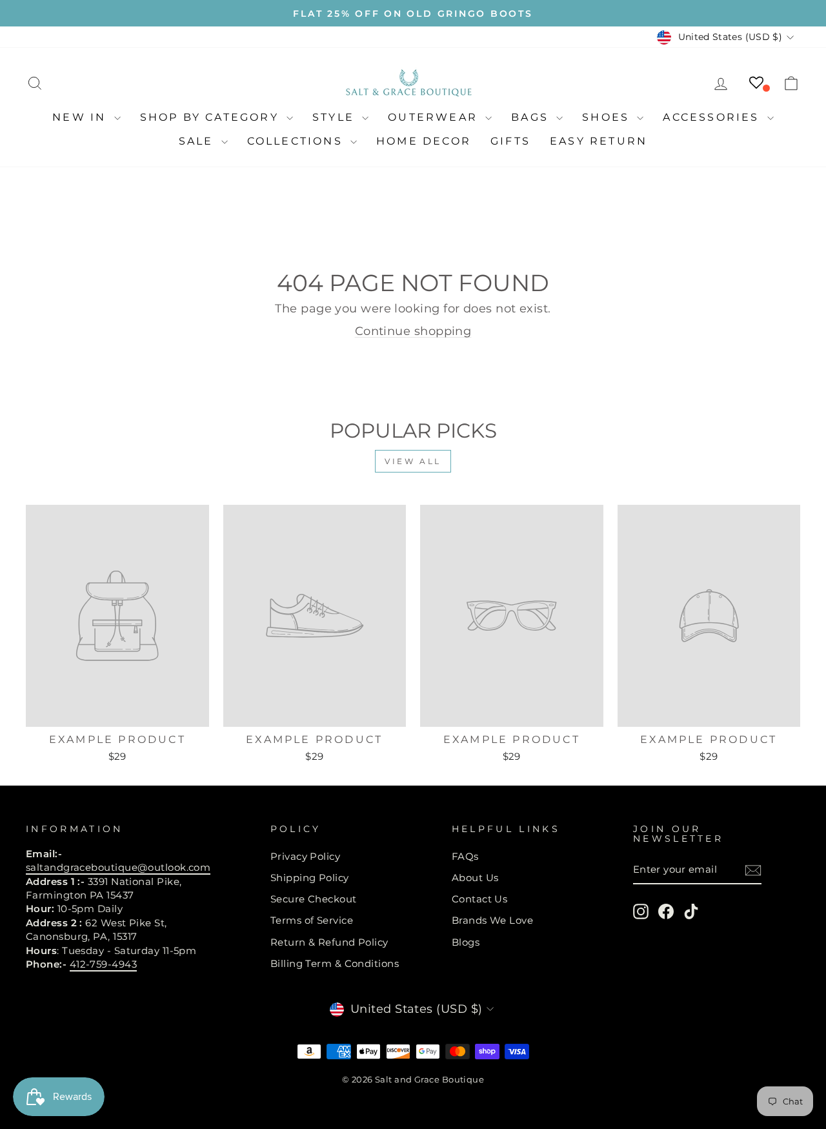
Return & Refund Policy (329, 942)
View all (413, 461)
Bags (532, 117)
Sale (198, 141)
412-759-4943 (103, 964)
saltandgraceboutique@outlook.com (118, 867)
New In (81, 117)
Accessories (713, 117)
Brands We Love (492, 920)
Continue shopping (413, 331)
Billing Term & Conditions (334, 963)
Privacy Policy (305, 856)
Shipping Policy (309, 877)
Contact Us (480, 899)
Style (335, 117)
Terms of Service (311, 920)
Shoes (608, 117)
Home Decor (423, 141)
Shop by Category (211, 117)
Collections (297, 141)
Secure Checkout (313, 899)
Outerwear (435, 117)
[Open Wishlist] (756, 83)
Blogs (465, 942)
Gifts (510, 141)
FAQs (465, 856)
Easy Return (598, 141)
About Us (475, 877)
